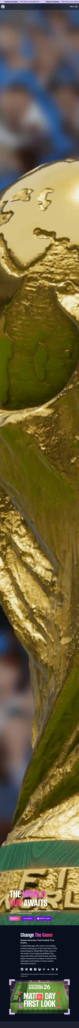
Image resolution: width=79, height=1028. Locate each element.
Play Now (14, 918)
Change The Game (39, 1)
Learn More (28, 918)
